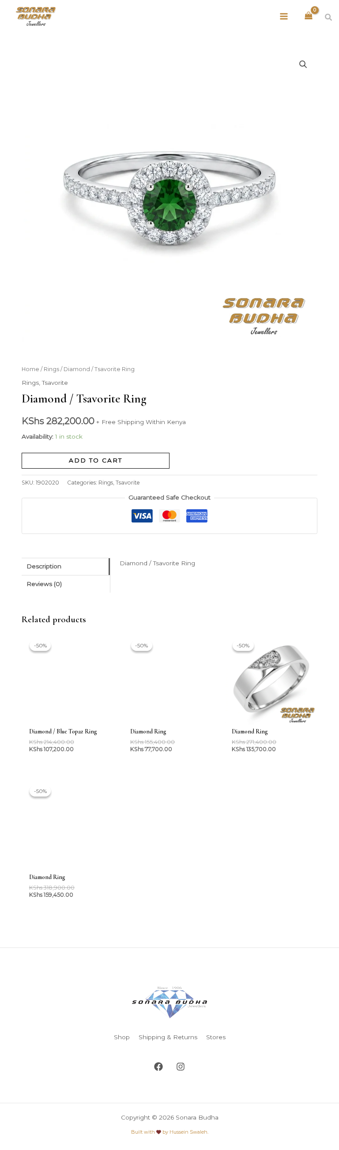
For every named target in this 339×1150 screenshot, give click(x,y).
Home (30, 369)
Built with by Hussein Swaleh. (169, 1132)
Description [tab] (43, 566)
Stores (216, 1037)
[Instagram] (180, 1066)
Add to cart (95, 460)
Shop (122, 1037)
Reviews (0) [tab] (44, 583)
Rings (51, 369)
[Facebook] (158, 1066)
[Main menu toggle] (284, 16)
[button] (329, 17)
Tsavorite (55, 382)
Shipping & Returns (168, 1037)
